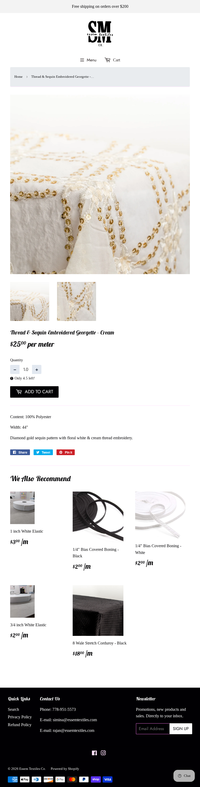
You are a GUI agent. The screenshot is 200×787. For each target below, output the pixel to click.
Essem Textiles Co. (32, 769)
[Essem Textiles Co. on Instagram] (103, 753)
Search (13, 709)
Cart (116, 60)
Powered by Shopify (65, 769)
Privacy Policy (20, 717)
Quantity (16, 360)
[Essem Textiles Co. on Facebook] (94, 753)
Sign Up (181, 729)
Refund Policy (20, 725)
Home (18, 77)
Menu (91, 60)
